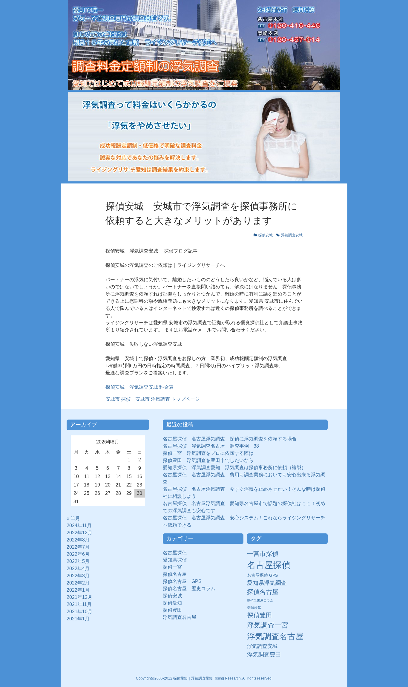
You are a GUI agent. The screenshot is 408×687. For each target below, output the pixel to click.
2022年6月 (78, 554)
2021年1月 (78, 618)
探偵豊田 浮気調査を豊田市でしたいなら (208, 460)
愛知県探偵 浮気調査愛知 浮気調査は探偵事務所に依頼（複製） (234, 467)
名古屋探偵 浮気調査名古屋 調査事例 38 (211, 446)
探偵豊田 (175, 610)
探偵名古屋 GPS (182, 581)
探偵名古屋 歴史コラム (191, 588)
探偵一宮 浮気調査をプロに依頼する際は (208, 453)
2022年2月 (78, 582)
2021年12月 (79, 597)
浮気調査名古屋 (179, 617)
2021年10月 (79, 611)
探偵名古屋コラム (260, 600)
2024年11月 (79, 525)
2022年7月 (78, 547)
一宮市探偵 (262, 553)
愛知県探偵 (175, 559)
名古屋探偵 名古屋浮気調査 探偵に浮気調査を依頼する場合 (230, 438)
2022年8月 (78, 539)
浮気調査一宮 (267, 625)
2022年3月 (78, 575)
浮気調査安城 (292, 235)
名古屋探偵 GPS (262, 575)
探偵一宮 (175, 567)
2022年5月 (78, 561)
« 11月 (73, 518)
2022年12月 (79, 532)
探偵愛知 (175, 602)
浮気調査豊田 (264, 654)
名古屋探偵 (175, 552)
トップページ (152, 399)
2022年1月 (78, 590)
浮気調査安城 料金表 (149, 387)
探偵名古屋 (175, 574)
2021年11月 (79, 604)
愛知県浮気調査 (267, 583)
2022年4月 (78, 568)
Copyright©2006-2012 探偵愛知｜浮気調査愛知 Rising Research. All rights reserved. (204, 678)
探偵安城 (265, 235)
